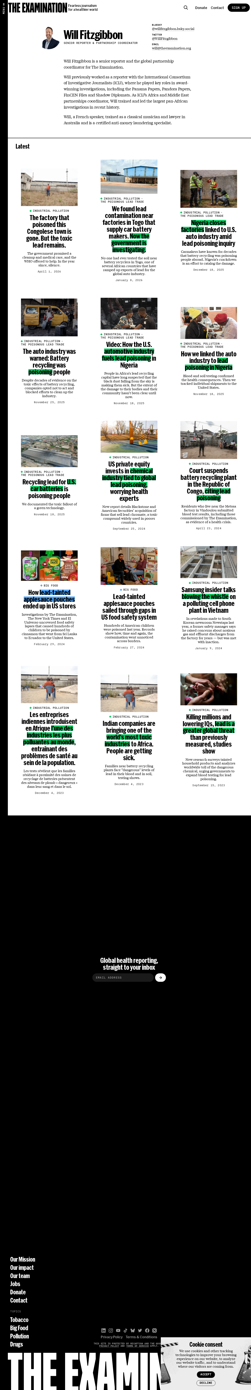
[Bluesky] (133, 1330)
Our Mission (22, 1259)
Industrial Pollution (51, 210)
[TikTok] (125, 1330)
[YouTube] (118, 1330)
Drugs (16, 1344)
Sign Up (239, 7)
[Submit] (160, 977)
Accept (205, 1374)
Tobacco (19, 1320)
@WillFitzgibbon (164, 38)
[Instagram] (111, 1330)
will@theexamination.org (171, 47)
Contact (217, 7)
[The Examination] (37, 8)
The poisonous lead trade (122, 201)
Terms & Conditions (141, 1337)
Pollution (19, 1336)
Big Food (51, 585)
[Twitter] (140, 1330)
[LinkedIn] (103, 1330)
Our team (20, 1276)
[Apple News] (154, 1330)
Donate (201, 7)
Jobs (15, 1284)
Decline (206, 1382)
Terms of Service (137, 1346)
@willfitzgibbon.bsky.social (173, 28)
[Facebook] (147, 1330)
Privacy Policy (112, 1337)
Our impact (22, 1267)
